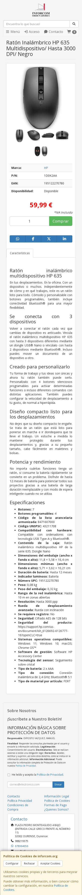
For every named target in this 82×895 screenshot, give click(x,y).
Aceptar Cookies (50, 863)
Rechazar (29, 863)
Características (20, 253)
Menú (15, 31)
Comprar (61, 221)
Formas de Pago (55, 805)
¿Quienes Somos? (56, 809)
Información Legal (56, 796)
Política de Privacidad (26, 765)
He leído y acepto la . (38, 774)
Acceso (34, 31)
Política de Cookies (57, 801)
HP (46, 168)
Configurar (12, 863)
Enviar (58, 784)
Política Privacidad (19, 801)
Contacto (55, 31)
